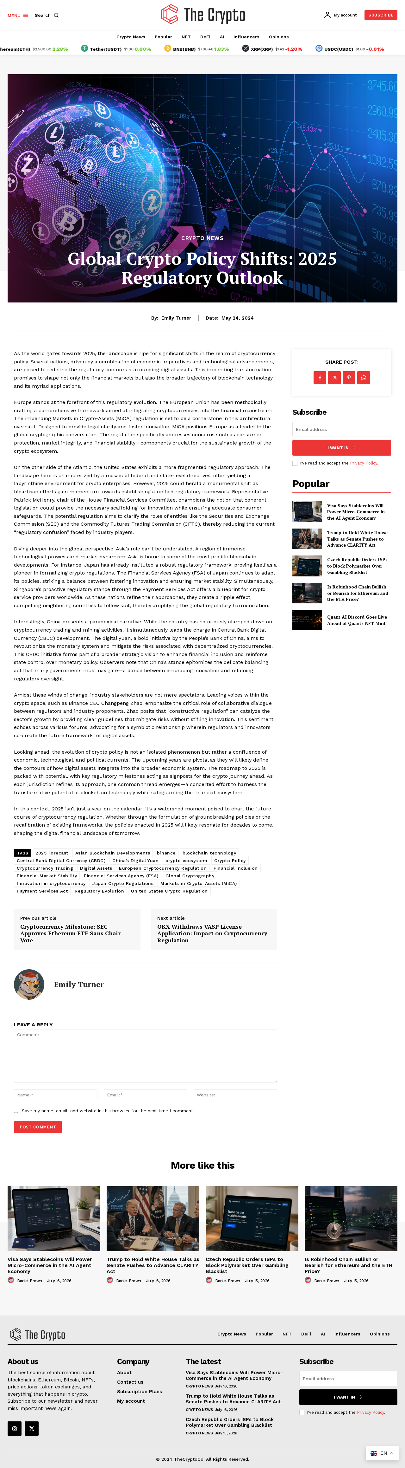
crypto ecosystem (186, 860)
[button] (48, 15)
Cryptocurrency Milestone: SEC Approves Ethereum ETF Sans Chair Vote (70, 933)
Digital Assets (96, 868)
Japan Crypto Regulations (122, 883)
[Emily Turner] (29, 984)
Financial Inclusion (236, 868)
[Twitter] (334, 377)
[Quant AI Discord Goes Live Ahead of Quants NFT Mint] (307, 620)
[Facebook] (320, 377)
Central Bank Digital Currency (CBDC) (61, 860)
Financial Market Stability (47, 875)
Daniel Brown (29, 1280)
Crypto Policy (230, 860)
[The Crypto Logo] (203, 14)
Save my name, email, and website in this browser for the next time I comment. (108, 1110)
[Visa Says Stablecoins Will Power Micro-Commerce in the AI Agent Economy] (307, 511)
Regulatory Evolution (99, 890)
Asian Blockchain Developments (112, 852)
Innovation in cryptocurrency (51, 883)
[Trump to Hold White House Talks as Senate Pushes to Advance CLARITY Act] (307, 539)
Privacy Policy (363, 463)
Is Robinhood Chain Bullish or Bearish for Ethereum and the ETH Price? (357, 593)
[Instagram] (15, 1428)
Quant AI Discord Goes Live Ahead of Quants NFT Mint (357, 620)
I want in (338, 447)
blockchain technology (209, 852)
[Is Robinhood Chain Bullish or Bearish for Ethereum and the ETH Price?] (307, 593)
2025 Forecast (51, 852)
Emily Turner (176, 318)
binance (166, 852)
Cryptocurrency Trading (45, 868)
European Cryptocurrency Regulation (163, 868)
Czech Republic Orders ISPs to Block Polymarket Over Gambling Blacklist (357, 565)
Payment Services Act (42, 890)
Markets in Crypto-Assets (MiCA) (198, 883)
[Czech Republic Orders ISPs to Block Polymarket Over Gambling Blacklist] (307, 565)
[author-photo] (12, 1280)
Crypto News (202, 238)
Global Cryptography (190, 875)
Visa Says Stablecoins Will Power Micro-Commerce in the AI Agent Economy (356, 512)
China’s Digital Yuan (135, 860)
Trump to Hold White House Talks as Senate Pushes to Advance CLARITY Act (357, 538)
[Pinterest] (349, 377)
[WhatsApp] (363, 377)
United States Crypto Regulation (169, 890)
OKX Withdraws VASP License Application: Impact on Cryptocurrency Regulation (212, 933)
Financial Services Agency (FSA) (121, 875)
